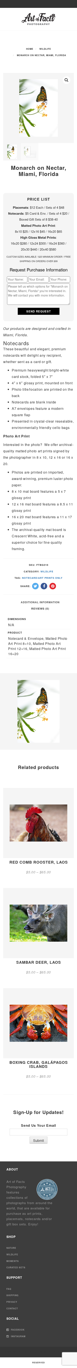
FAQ (8, 1288)
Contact (12, 1308)
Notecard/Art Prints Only (42, 577)
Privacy (11, 1301)
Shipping (12, 1295)
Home (29, 48)
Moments (12, 1261)
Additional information (40, 602)
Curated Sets (15, 1267)
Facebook (17, 1329)
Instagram (17, 1336)
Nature (11, 1247)
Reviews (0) (40, 608)
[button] (66, 80)
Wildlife (45, 48)
